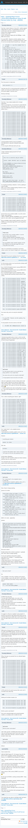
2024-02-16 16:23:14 (23, 722)
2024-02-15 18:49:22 (23, 138)
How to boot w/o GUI (14, 329)
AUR (24, 2)
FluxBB (25, 823)
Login (17, 9)
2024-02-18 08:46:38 (23, 749)
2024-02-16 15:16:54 (23, 653)
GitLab (15, 2)
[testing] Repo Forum (13, 16)
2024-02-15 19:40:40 (23, 228)
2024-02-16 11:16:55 (23, 393)
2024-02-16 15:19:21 (23, 687)
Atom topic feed (23, 821)
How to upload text (5, 329)
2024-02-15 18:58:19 (23, 148)
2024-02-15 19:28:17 (23, 194)
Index (2, 9)
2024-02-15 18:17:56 (23, 79)
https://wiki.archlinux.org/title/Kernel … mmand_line (13, 433)
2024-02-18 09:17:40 (23, 794)
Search (8, 9)
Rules (5, 9)
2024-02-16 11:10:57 (23, 334)
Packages (7, 2)
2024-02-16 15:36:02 (23, 694)
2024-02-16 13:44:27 (23, 426)
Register (13, 9)
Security (20, 2)
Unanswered (24, 12)
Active (19, 12)
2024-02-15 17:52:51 (23, 25)
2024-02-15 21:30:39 (23, 260)
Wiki (12, 2)
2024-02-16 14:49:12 (23, 567)
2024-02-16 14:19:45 (23, 473)
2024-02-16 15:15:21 (23, 627)
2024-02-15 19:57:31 (23, 253)
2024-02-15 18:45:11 (23, 99)
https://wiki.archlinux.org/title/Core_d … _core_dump (13, 257)
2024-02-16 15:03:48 (23, 593)
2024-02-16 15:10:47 (23, 611)
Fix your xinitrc (10, 331)
